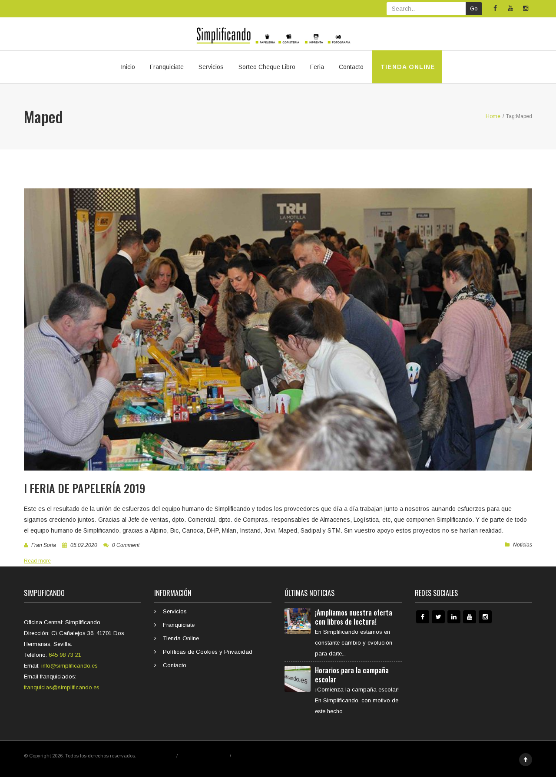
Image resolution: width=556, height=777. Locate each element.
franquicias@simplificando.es (61, 687)
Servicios (211, 66)
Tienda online (406, 66)
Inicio (128, 66)
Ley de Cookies (249, 755)
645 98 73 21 (65, 655)
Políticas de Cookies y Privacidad (207, 652)
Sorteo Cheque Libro (266, 66)
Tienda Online (181, 638)
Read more (37, 561)
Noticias (522, 545)
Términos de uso (156, 755)
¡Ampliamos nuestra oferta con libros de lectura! (353, 617)
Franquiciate (167, 66)
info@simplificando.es (69, 665)
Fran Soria (43, 545)
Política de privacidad (203, 755)
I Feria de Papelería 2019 (84, 488)
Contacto (351, 66)
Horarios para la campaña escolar (352, 675)
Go (474, 8)
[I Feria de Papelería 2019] (278, 329)
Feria (317, 66)
